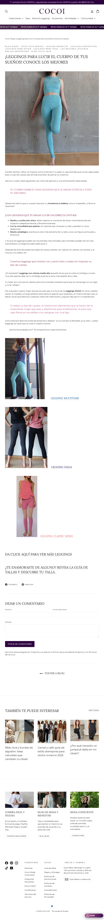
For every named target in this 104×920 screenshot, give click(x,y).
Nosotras (28, 868)
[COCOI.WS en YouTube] (11, 867)
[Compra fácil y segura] (19, 800)
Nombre (8, 609)
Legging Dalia (61, 467)
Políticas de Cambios (49, 884)
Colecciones (15, 18)
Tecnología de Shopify (60, 911)
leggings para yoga (45, 49)
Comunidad (87, 18)
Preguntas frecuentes (29, 880)
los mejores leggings (74, 49)
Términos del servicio (30, 895)
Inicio (7, 39)
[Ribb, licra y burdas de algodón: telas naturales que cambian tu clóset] (19, 731)
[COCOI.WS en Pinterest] (11, 862)
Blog (13, 39)
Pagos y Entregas (52, 872)
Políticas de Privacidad (49, 895)
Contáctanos (30, 890)
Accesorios (57, 18)
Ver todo (94, 710)
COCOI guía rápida (32, 46)
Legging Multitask (65, 398)
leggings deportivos (83, 46)
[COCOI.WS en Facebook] (6, 862)
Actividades (71, 18)
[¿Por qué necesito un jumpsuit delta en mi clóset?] (84, 730)
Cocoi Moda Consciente (30, 873)
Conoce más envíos (16, 836)
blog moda (12, 46)
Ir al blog (44, 836)
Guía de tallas (50, 868)
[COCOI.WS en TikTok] (6, 867)
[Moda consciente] (84, 800)
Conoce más (78, 835)
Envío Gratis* (30, 886)
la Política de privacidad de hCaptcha (67, 652)
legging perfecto (57, 46)
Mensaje (8, 622)
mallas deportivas (17, 51)
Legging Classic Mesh (56, 536)
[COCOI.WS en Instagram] (16, 862)
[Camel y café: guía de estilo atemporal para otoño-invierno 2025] (52, 731)
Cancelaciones (50, 890)
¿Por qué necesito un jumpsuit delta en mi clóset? (83, 749)
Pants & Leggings (41, 18)
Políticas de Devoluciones (50, 877)
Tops (27, 18)
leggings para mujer (18, 49)
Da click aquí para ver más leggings (38, 554)
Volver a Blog (54, 673)
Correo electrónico (60, 609)
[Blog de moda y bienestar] (52, 800)
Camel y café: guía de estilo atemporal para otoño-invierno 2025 (51, 751)
